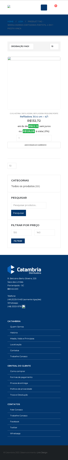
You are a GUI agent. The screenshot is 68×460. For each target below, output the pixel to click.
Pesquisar (18, 213)
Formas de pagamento (21, 377)
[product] (34, 83)
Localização (15, 344)
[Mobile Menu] (44, 7)
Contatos (14, 350)
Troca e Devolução (19, 395)
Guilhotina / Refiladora (21, 113)
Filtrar (18, 241)
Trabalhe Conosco (18, 356)
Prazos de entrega (19, 383)
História (14, 332)
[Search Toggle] (36, 7)
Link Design (42, 452)
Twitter (13, 427)
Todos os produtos (23, 186)
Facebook (14, 421)
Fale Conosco (16, 409)
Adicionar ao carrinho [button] (35, 145)
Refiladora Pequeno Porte (45, 113)
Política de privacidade (21, 389)
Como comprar (17, 371)
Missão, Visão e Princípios (22, 338)
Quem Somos (17, 326)
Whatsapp (15, 433)
